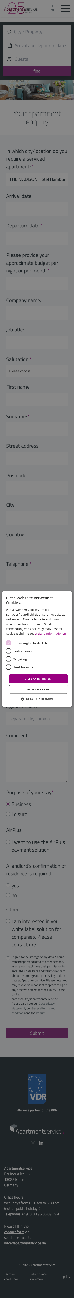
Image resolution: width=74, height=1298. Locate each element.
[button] (37, 699)
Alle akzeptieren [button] (38, 678)
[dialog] (37, 649)
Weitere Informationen (50, 634)
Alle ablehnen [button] (38, 689)
